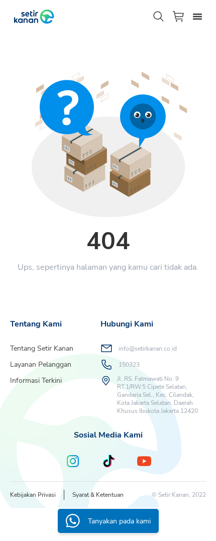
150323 (129, 365)
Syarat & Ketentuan (98, 495)
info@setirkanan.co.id (148, 349)
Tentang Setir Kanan (41, 348)
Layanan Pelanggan (40, 364)
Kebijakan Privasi (33, 495)
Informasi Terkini (36, 380)
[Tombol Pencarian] (159, 17)
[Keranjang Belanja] (179, 16)
